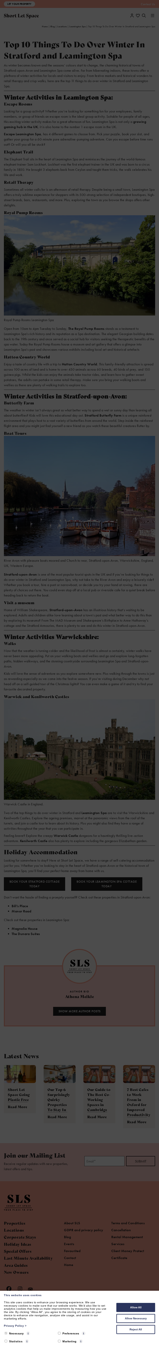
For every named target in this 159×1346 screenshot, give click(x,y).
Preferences (70, 1333)
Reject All (136, 1329)
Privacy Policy (15, 1325)
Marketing (69, 1341)
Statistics (15, 1341)
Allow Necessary (136, 1318)
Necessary (16, 1333)
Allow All (136, 1307)
